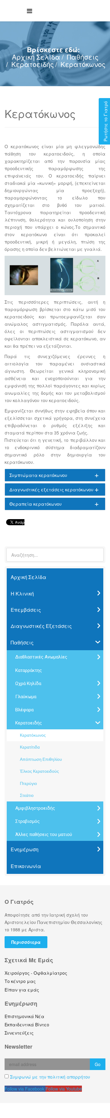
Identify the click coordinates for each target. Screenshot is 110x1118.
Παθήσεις (82, 56)
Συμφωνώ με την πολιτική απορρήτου (50, 1077)
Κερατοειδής (32, 64)
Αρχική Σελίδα (36, 56)
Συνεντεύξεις (19, 1033)
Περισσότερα (26, 942)
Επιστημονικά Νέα (24, 1016)
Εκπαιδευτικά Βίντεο (27, 1024)
